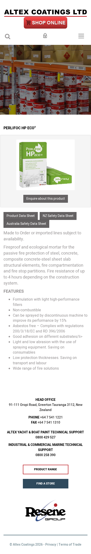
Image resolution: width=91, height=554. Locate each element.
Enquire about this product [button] (45, 198)
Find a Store (45, 483)
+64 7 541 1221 (51, 417)
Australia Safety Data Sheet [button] (26, 223)
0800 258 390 (45, 455)
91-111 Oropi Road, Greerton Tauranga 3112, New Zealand (45, 407)
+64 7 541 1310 (49, 422)
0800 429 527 (45, 437)
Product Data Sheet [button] (21, 215)
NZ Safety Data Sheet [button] (58, 215)
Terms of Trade (70, 544)
